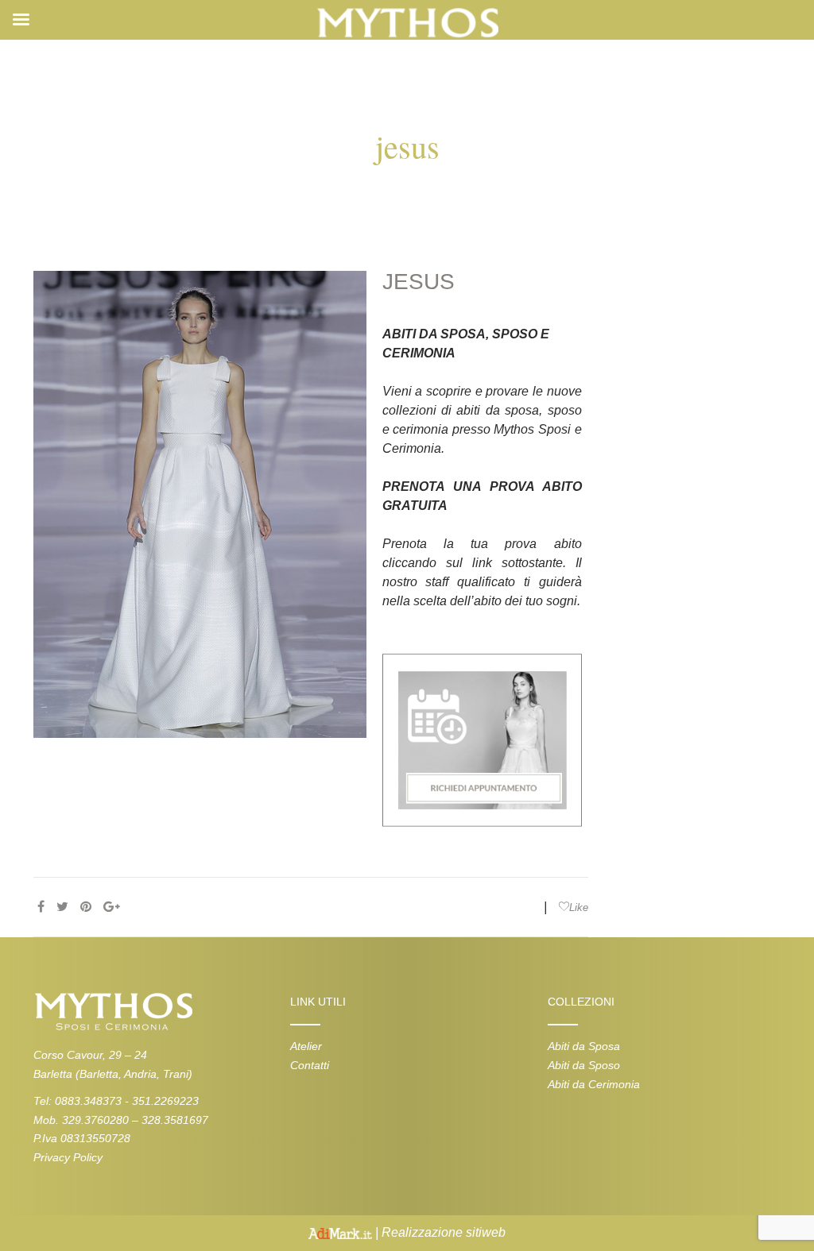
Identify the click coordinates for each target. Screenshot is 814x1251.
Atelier (306, 1046)
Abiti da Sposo (584, 1065)
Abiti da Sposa (584, 1046)
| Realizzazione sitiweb (439, 1232)
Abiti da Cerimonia (594, 1084)
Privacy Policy (68, 1157)
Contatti (309, 1065)
